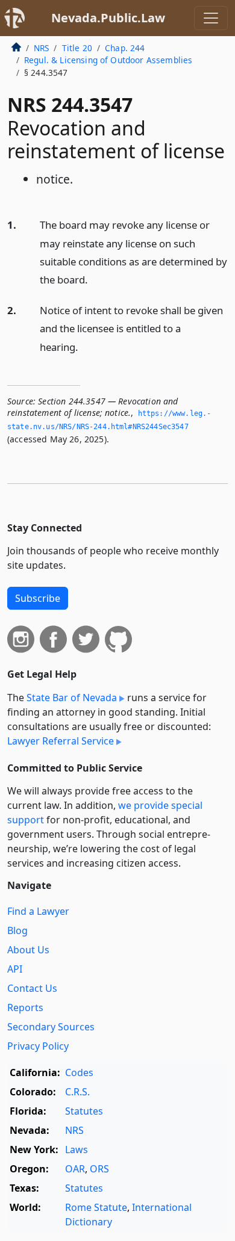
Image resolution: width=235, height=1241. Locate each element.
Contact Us (32, 988)
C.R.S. (77, 1091)
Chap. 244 (125, 48)
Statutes (84, 1111)
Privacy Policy (38, 1046)
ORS (99, 1168)
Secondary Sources (51, 1026)
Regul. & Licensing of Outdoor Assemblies (108, 60)
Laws (76, 1149)
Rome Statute (96, 1207)
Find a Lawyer (38, 911)
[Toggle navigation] (211, 18)
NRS (41, 48)
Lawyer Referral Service (60, 740)
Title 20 (77, 48)
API (14, 969)
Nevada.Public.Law (108, 18)
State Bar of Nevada (72, 697)
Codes (79, 1072)
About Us (28, 949)
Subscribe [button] (37, 598)
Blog (17, 930)
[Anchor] (94, 279)
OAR (75, 1168)
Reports (25, 1007)
